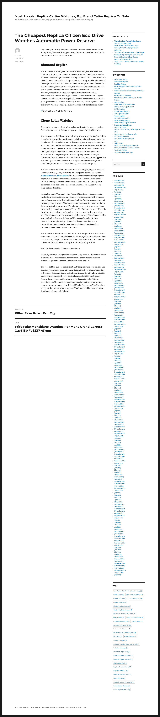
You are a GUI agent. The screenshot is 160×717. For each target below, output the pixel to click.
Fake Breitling (119, 102)
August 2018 (118, 326)
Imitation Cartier (120, 640)
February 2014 (119, 449)
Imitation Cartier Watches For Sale (126, 644)
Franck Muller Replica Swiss (124, 107)
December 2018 (119, 317)
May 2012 (117, 497)
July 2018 (117, 329)
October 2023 (119, 185)
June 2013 (117, 468)
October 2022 (119, 212)
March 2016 (118, 392)
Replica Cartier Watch (122, 667)
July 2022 (117, 219)
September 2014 (119, 434)
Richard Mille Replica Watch (124, 139)
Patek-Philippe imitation (123, 655)
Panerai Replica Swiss (121, 118)
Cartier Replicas (119, 602)
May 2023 (117, 197)
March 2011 (118, 529)
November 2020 (119, 265)
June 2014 (117, 440)
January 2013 (118, 479)
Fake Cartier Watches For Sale (124, 104)
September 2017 (119, 351)
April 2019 (117, 308)
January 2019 (118, 315)
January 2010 (118, 561)
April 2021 (117, 253)
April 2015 (117, 418)
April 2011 (117, 527)
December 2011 (119, 509)
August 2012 (118, 490)
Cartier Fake (118, 595)
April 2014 (117, 445)
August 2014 (118, 436)
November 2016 (119, 374)
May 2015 (117, 415)
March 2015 (118, 420)
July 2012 (117, 493)
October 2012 (118, 486)
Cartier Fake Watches (134, 595)
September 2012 (119, 488)
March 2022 (118, 228)
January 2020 (119, 288)
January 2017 (118, 370)
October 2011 (118, 513)
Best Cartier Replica (121, 82)
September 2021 (119, 242)
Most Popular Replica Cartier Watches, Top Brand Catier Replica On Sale (72, 16)
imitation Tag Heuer (121, 652)
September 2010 (119, 543)
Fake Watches (130, 636)
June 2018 (117, 331)
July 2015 (117, 411)
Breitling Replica (120, 84)
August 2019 (118, 299)
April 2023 (117, 199)
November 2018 (119, 320)
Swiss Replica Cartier (121, 690)
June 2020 (117, 276)
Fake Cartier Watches (121, 629)
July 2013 (117, 465)
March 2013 (118, 475)
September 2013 (119, 461)
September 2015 (119, 406)
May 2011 (117, 525)
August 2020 (118, 272)
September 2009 (120, 570)
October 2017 (118, 349)
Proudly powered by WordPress (76, 707)
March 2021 (118, 256)
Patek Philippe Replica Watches (125, 123)
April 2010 (117, 554)
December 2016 (119, 372)
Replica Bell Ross (120, 127)
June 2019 (117, 304)
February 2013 (119, 477)
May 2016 (117, 388)
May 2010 (117, 552)
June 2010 (117, 550)
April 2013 (117, 472)
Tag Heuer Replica (120, 150)
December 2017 (119, 345)
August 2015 (118, 408)
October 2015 (118, 404)
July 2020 (117, 274)
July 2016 (117, 383)
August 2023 (118, 190)
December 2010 (119, 536)
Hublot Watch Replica (121, 111)
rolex (116, 141)
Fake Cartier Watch (122, 625)
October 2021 (118, 240)
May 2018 (117, 333)
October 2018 (118, 322)
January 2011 (118, 534)
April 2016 (117, 390)
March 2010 (118, 557)
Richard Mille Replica (121, 136)
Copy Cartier (118, 617)
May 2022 (117, 224)
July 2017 (117, 356)
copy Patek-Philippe (121, 621)
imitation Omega (120, 648)
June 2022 (117, 222)
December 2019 (119, 290)
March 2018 (118, 338)
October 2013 (118, 459)
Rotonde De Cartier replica (123, 682)
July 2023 (117, 192)
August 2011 (118, 518)
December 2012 (119, 481)
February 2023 (119, 203)
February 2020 (119, 285)
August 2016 (118, 381)
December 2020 (119, 263)
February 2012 (119, 504)
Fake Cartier (137, 621)
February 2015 (119, 422)
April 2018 (117, 336)
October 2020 (119, 267)
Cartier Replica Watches (122, 95)
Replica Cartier (120, 663)
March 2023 (118, 201)
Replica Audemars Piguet (122, 125)
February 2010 (119, 559)
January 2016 (118, 397)
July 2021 (117, 247)
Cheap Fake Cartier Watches (124, 614)
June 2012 (117, 495)
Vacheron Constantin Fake (123, 152)
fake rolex (117, 636)
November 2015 (119, 402)
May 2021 (117, 251)
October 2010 (118, 541)
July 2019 (117, 301)
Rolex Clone (19, 61)
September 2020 (120, 269)
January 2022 (119, 233)
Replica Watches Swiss (122, 674)
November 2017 (119, 347)
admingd (18, 55)
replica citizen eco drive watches (55, 176)
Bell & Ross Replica (120, 79)
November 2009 (119, 566)
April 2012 (117, 500)
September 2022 (120, 215)
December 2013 (119, 454)
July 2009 (117, 575)
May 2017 (117, 361)
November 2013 (119, 456)
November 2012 (119, 484)
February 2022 (119, 231)
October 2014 (118, 431)
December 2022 (119, 208)
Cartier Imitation (120, 598)
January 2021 (118, 260)
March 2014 (118, 447)
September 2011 (119, 516)
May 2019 (117, 306)
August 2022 (118, 217)
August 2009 (118, 573)
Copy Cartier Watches (134, 617)
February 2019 (119, 313)
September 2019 (120, 297)
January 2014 (118, 452)
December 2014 (119, 427)
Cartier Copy (136, 591)
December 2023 (119, 181)
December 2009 (119, 563)
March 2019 (118, 310)
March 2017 (118, 365)
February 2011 (119, 532)
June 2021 (117, 249)
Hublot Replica (119, 109)
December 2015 (119, 399)
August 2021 (118, 244)
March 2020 (118, 283)
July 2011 (117, 520)
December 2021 (119, 235)
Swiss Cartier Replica (121, 686)
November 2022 (119, 210)
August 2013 (118, 463)
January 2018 (118, 342)
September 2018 (119, 324)
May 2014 (117, 443)
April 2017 (117, 363)
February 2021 (119, 258)
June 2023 (117, 194)
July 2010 (117, 547)
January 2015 (118, 424)
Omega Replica (119, 116)
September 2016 (120, 379)
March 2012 (118, 502)
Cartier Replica (135, 598)
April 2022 (118, 226)
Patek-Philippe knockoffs (123, 659)
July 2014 (117, 438)
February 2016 (119, 395)
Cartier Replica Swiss (121, 606)
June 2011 (117, 522)
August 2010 (118, 545)
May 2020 (117, 279)
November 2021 (119, 238)
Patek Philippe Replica (122, 120)
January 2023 (118, 206)
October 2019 (119, 295)
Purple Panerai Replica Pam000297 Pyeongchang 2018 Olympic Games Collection (126, 48)
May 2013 (117, 470)
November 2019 (119, 292)
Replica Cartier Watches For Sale (125, 134)
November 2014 (119, 429)
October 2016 (119, 377)
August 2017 (118, 354)
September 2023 (120, 187)
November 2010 (119, 538)
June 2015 (117, 413)
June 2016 (117, 386)
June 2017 (117, 358)
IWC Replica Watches (121, 114)
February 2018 (119, 340)
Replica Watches (120, 671)
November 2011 (119, 511)
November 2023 (119, 183)
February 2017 (119, 367)
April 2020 (118, 281)
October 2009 (119, 568)
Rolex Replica (119, 678)
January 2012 (118, 506)
